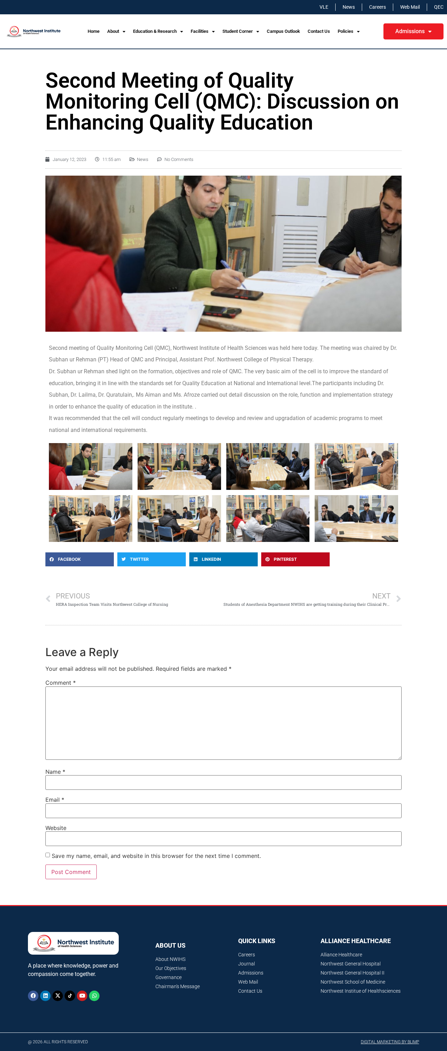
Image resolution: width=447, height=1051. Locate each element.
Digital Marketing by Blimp (390, 1041)
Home (94, 31)
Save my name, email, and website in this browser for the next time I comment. (156, 856)
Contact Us (319, 31)
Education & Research (155, 31)
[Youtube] (82, 996)
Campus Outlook (283, 31)
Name (55, 771)
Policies (345, 31)
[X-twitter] (57, 996)
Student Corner (237, 31)
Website (55, 828)
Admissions (410, 31)
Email (54, 799)
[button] (79, 559)
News (142, 159)
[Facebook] (33, 996)
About (113, 31)
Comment (60, 682)
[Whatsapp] (94, 996)
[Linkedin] (45, 996)
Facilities (199, 31)
